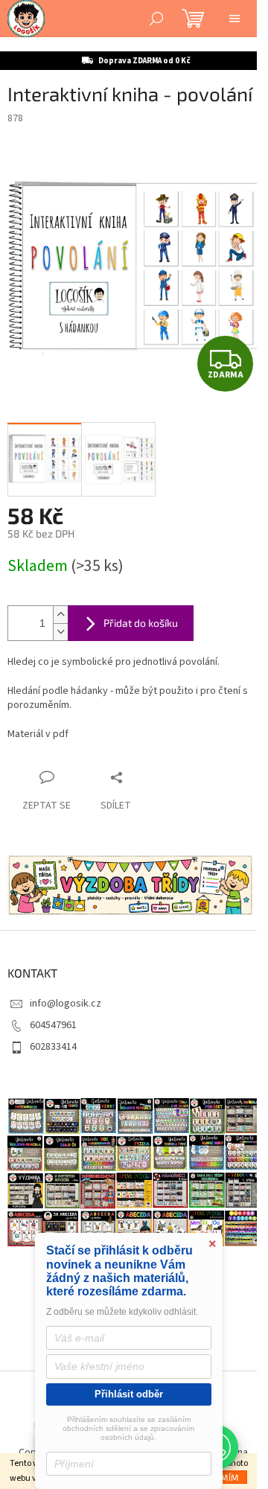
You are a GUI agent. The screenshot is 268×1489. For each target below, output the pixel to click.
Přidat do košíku (140, 622)
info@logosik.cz (65, 1003)
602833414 (53, 1046)
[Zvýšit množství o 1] (60, 614)
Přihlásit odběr (129, 1394)
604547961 (53, 1025)
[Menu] (234, 19)
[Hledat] (156, 19)
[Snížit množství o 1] (60, 631)
